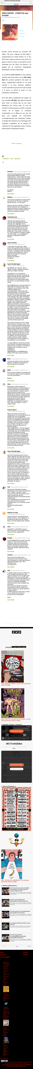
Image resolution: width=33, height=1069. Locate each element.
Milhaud (9, 197)
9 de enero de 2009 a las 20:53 (18, 570)
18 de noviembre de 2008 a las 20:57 (21, 197)
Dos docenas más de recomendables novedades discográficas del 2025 (18, 936)
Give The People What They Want (6, 1029)
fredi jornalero (12, 409)
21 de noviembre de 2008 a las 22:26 (21, 538)
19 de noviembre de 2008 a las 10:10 (20, 370)
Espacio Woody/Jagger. (16, 1062)
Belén (9, 370)
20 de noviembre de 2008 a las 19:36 (19, 526)
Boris (9, 359)
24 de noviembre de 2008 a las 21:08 (22, 555)
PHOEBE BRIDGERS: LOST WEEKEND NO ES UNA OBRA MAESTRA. (6, 1012)
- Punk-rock (6, 158)
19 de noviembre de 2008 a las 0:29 (19, 358)
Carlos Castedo (12, 242)
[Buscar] (31, 3)
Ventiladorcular (12, 217)
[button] (3, 21)
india (8, 384)
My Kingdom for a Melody (5, 983)
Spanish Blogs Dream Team (5, 1034)
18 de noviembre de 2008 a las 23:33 (16, 244)
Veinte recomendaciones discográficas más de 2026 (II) (19, 900)
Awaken (9, 538)
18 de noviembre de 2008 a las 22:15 (16, 218)
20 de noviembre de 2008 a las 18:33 (19, 487)
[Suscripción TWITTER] (16, 633)
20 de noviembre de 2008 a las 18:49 (16, 514)
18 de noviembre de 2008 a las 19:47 (22, 171)
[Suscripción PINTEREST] (19, 633)
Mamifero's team (12, 512)
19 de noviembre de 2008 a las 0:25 (16, 265)
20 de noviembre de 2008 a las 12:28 (16, 411)
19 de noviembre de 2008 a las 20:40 (19, 384)
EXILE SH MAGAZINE (6, 963)
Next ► (29, 946)
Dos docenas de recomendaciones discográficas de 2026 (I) (20, 912)
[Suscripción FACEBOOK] (13, 633)
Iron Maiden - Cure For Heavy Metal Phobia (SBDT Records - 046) (6, 1049)
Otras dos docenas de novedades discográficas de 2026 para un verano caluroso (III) (19, 889)
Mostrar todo (4, 1058)
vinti (8, 487)
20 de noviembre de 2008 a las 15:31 (16, 452)
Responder (10, 193)
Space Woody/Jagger (14, 264)
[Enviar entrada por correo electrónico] (3, 156)
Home (17, 946)
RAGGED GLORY (5, 1018)
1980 (11, 158)
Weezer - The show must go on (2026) (6, 995)
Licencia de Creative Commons (19, 1063)
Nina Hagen (17, 158)
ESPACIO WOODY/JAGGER (12, 0)
